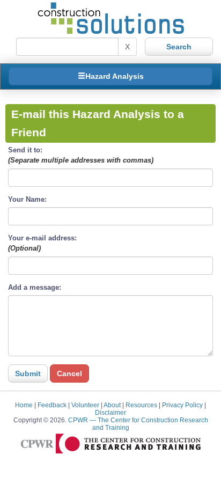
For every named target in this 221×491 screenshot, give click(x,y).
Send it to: (80, 155)
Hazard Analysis (114, 76)
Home (24, 404)
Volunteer (85, 404)
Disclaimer (110, 412)
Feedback (52, 404)
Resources (141, 404)
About (112, 404)
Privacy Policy (182, 404)
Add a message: (34, 287)
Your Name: (27, 199)
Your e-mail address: (42, 243)
